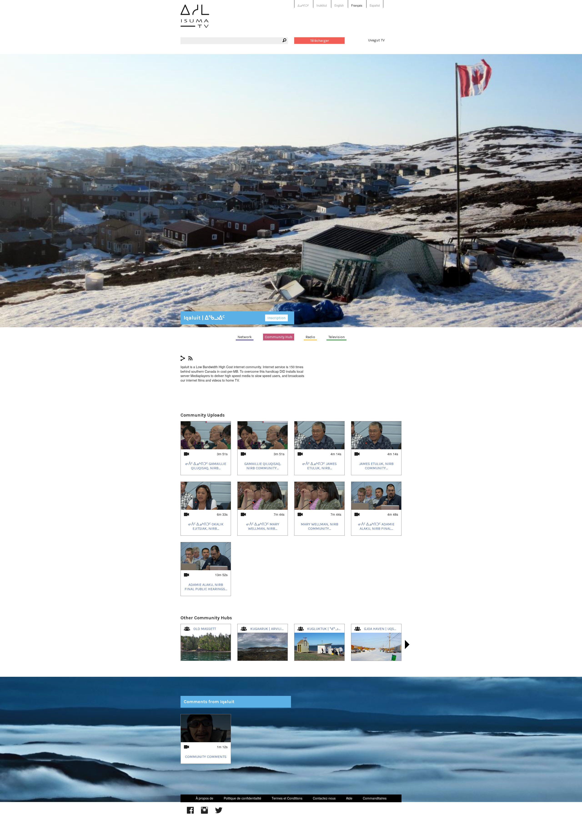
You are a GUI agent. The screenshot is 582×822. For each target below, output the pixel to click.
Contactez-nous (324, 798)
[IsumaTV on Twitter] (219, 812)
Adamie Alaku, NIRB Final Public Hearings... (206, 586)
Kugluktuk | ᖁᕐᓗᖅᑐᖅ (327, 629)
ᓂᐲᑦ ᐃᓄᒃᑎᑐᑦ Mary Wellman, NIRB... (262, 526)
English (339, 5)
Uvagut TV (376, 40)
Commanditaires (374, 798)
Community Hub (278, 337)
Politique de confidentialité (242, 798)
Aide (349, 798)
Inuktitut (321, 5)
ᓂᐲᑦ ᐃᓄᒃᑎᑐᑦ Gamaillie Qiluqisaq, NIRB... (205, 466)
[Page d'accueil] (195, 19)
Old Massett (204, 629)
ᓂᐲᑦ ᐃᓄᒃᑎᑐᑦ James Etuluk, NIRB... (319, 466)
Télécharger (319, 40)
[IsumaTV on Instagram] (204, 812)
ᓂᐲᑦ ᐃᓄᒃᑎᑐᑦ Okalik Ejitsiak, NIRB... (205, 526)
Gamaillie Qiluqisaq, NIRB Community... (262, 466)
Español (375, 5)
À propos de (204, 798)
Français (356, 5)
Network (245, 337)
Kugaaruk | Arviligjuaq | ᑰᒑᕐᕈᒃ (277, 629)
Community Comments (205, 757)
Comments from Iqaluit (209, 701)
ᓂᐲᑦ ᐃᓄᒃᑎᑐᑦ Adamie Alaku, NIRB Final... (376, 526)
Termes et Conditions (287, 798)
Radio (310, 337)
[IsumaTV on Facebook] (190, 812)
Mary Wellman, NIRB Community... (319, 526)
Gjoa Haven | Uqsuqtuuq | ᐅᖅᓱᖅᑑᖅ (395, 629)
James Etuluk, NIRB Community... (376, 466)
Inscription (276, 318)
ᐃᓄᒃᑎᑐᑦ (303, 5)
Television (336, 337)
